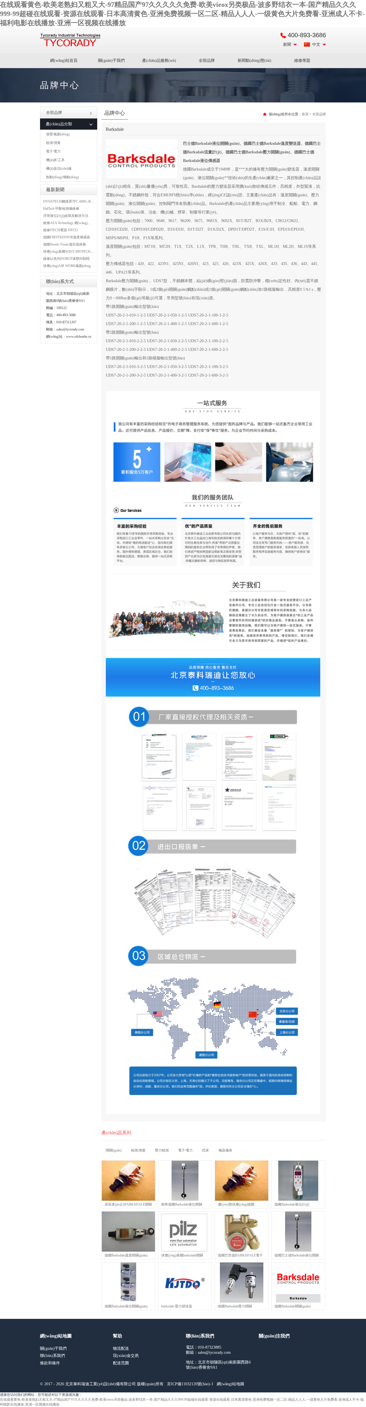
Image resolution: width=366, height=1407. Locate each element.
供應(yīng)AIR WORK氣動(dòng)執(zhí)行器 (75, 266)
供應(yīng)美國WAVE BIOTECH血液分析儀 (75, 252)
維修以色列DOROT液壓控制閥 (66, 259)
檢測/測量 (53, 143)
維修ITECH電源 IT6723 (60, 230)
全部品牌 (207, 60)
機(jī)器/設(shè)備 (58, 169)
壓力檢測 (162, 1150)
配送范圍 (121, 1363)
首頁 (305, 114)
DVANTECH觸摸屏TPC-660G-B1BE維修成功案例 (80, 201)
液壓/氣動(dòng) (58, 134)
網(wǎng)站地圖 (230, 1384)
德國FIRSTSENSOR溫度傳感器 (66, 237)
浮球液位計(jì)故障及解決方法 (65, 216)
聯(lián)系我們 (52, 1355)
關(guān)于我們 (111, 60)
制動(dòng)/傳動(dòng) (62, 177)
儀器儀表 (225, 1150)
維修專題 (302, 60)
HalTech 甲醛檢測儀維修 (61, 209)
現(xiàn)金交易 (126, 1355)
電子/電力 (53, 151)
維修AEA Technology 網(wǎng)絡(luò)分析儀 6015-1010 (83, 223)
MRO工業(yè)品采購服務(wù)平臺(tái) (70, 40)
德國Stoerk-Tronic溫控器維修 (64, 244)
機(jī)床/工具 (55, 160)
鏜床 (205, 1150)
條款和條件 (50, 1363)
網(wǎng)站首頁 (63, 60)
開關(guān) (114, 1150)
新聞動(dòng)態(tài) (254, 60)
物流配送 (121, 1348)
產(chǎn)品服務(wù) (159, 60)
